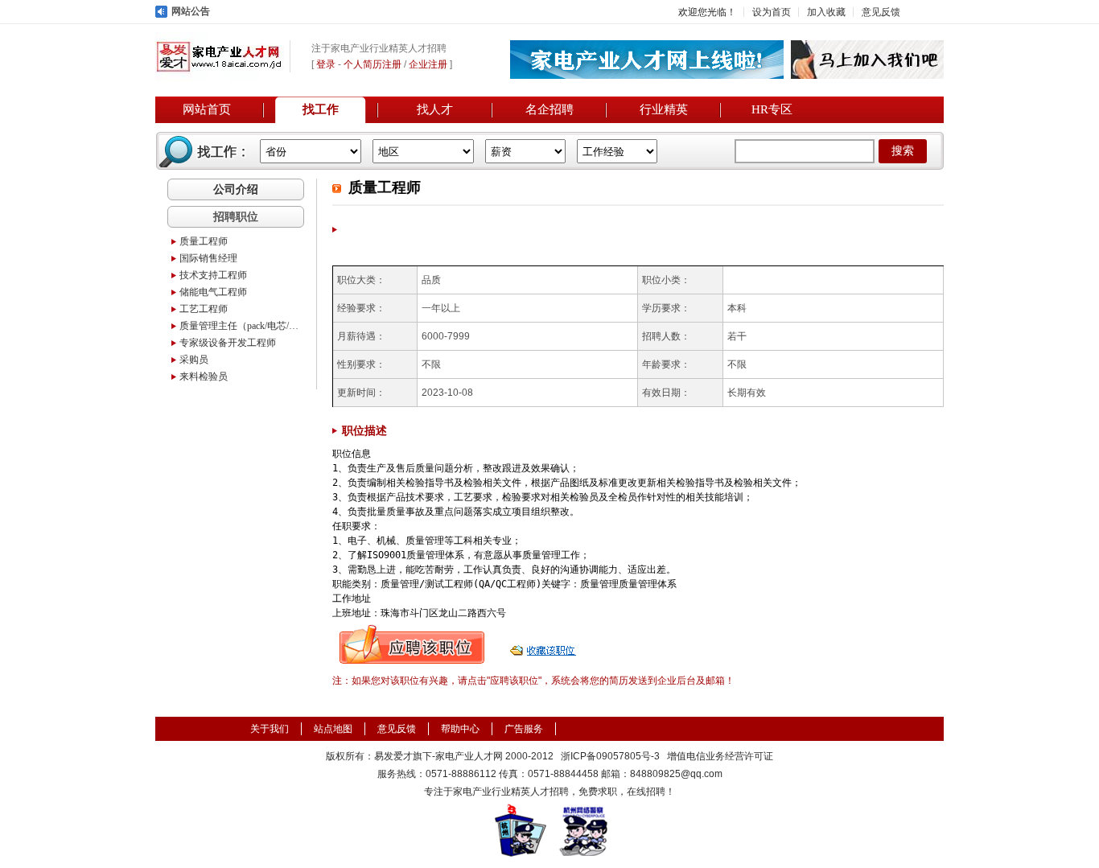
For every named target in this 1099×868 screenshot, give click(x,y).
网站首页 (207, 109)
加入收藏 (826, 12)
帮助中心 (460, 728)
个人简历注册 (372, 64)
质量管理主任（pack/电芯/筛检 (239, 325)
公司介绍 (235, 189)
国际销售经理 (208, 258)
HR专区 (771, 109)
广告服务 (523, 728)
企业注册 (428, 64)
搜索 (902, 151)
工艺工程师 (203, 309)
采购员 (193, 359)
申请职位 (412, 644)
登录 (325, 64)
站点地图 (333, 728)
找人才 (435, 109)
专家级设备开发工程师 (227, 342)
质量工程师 (203, 241)
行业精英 (664, 109)
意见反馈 (881, 12)
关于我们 (269, 728)
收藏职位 (545, 644)
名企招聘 (549, 109)
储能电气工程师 (213, 292)
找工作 (321, 109)
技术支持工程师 (213, 275)
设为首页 (771, 12)
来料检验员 (203, 376)
